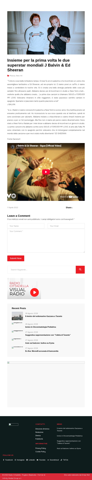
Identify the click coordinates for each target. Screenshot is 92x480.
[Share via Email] (83, 207)
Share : (69, 207)
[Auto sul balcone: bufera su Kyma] (17, 339)
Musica (12, 76)
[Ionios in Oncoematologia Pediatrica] (17, 323)
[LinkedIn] (80, 207)
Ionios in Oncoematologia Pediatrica (40, 327)
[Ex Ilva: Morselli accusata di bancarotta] (17, 347)
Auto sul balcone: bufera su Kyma (39, 343)
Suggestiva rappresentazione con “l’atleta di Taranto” (48, 335)
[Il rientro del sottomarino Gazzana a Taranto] (17, 316)
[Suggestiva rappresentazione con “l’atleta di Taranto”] (17, 331)
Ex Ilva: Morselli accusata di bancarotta (41, 351)
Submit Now (15, 258)
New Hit (19, 76)
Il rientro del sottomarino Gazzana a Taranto (43, 316)
